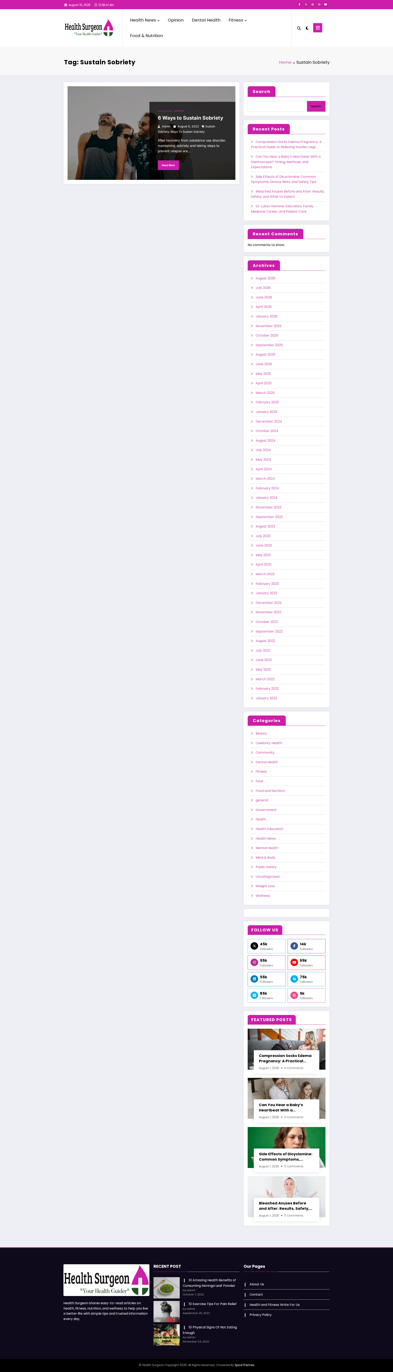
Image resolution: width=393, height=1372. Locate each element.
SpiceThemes (244, 1365)
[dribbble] (312, 4)
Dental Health (206, 20)
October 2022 (267, 621)
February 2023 (267, 583)
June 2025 (264, 364)
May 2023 (263, 555)
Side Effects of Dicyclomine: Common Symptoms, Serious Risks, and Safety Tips (285, 1156)
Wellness (263, 895)
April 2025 (264, 383)
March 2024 (265, 478)
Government (266, 809)
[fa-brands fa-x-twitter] (306, 4)
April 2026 (264, 306)
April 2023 (263, 564)
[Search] (299, 27)
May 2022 (263, 669)
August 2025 (265, 354)
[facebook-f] (299, 4)
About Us (257, 1284)
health (261, 819)
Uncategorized (267, 876)
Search (261, 91)
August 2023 (265, 526)
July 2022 (263, 650)
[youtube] (325, 4)
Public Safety (266, 867)
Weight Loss (265, 886)
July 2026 (263, 287)
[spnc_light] (307, 27)
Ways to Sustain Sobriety (188, 131)
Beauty (261, 733)
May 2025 (263, 373)
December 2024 (269, 421)
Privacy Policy (261, 1314)
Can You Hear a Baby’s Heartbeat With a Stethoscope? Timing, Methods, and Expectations (286, 161)
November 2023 (268, 507)
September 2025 (269, 345)
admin (166, 126)
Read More (168, 165)
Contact (256, 1294)
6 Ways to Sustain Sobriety (190, 118)
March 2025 (265, 392)
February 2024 (267, 488)
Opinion (176, 20)
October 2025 (267, 335)
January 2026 (266, 316)
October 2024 (267, 431)
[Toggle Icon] (317, 27)
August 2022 (265, 640)
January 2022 (266, 698)
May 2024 (263, 459)
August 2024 (266, 440)
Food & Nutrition (146, 36)
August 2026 (265, 278)
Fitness (236, 20)
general (262, 800)
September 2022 (269, 631)
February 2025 (267, 402)
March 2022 (265, 679)
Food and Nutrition (270, 790)
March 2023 (265, 574)
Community (265, 752)
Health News (143, 20)
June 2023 (264, 545)
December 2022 (269, 602)
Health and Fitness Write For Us (275, 1304)
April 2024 (264, 469)
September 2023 (269, 517)
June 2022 (264, 660)
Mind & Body (265, 857)
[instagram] (319, 4)
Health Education (269, 829)
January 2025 (266, 411)
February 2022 (267, 688)
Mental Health (267, 848)
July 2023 (263, 536)
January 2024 (267, 497)
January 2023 (266, 593)
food (259, 781)
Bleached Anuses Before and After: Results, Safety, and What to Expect (284, 1206)
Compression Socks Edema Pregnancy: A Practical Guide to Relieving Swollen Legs (285, 1058)
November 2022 (268, 612)
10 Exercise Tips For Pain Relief (213, 1304)
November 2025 (268, 326)
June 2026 (264, 297)
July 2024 (263, 450)
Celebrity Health (269, 743)
